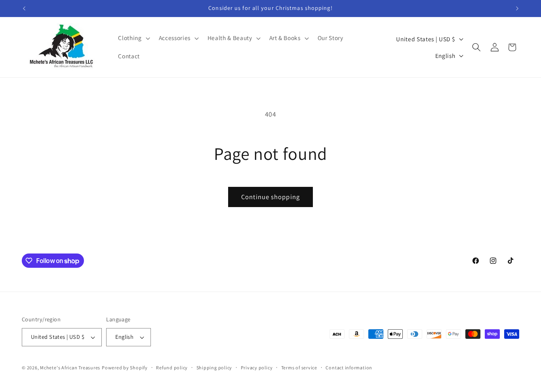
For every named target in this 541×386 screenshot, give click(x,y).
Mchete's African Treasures (70, 368)
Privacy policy (257, 368)
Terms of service (299, 368)
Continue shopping (270, 196)
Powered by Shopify (125, 368)
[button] (133, 38)
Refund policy (172, 368)
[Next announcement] (517, 8)
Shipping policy (214, 368)
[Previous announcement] (24, 8)
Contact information (349, 368)
